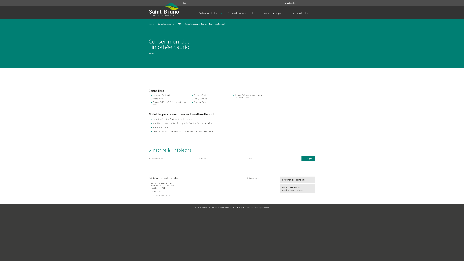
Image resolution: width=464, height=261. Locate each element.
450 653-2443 (157, 191)
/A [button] (185, 3)
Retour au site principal (293, 179)
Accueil (151, 24)
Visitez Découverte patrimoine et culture (292, 189)
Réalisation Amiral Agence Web (256, 207)
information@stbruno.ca (161, 195)
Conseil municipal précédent (295, 103)
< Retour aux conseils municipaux (289, 118)
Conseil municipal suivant (295, 110)
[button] (180, 3)
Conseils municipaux (166, 24)
